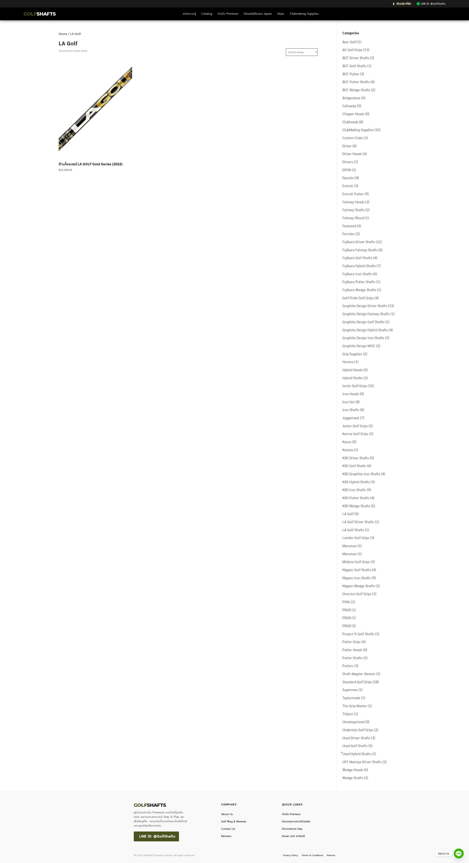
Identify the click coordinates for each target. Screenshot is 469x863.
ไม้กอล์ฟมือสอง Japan (258, 14)
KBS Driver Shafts (355, 458)
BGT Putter (350, 74)
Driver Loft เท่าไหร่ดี (293, 836)
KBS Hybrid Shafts (356, 482)
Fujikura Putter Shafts (358, 281)
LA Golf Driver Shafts (358, 521)
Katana (347, 450)
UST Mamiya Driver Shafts (362, 762)
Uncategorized (353, 721)
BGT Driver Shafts (355, 57)
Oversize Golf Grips (356, 593)
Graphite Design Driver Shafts (364, 305)
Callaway (349, 105)
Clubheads (350, 122)
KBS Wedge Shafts (356, 506)
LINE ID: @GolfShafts (157, 836)
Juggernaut (350, 417)
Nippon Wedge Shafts (358, 586)
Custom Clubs (352, 138)
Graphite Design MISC (358, 346)
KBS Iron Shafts (354, 489)
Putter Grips (351, 641)
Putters (347, 665)
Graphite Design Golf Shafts (363, 322)
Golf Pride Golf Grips (358, 298)
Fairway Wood (353, 218)
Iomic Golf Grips (354, 385)
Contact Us (228, 829)
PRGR (346, 610)
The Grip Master (354, 706)
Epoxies (348, 177)
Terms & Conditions (312, 855)
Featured (349, 226)
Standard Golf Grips (357, 682)
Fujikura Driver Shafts (358, 242)
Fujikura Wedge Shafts (359, 289)
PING (346, 602)
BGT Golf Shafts (354, 66)
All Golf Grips (352, 49)
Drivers (347, 161)
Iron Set (348, 402)
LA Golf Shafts (353, 530)
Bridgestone (351, 98)
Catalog (206, 14)
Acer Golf (349, 42)
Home (63, 33)
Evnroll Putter (353, 194)
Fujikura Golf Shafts (357, 257)
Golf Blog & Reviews (233, 821)
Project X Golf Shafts (358, 634)
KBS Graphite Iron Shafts (361, 474)
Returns (331, 855)
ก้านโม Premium (228, 14)
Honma (347, 361)
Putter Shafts (352, 658)
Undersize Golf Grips (357, 729)
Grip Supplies (352, 354)
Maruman (349, 545)
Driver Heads (352, 153)
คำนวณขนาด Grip (292, 829)
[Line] (459, 853)
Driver (347, 146)
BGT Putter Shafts (356, 81)
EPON (346, 170)
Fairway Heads (353, 202)
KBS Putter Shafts (355, 497)
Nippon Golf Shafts (356, 569)
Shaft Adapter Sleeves (358, 673)
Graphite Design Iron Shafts (363, 337)
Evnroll (347, 185)
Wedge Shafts (352, 777)
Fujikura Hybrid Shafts (359, 265)
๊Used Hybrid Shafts (356, 753)
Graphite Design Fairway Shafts (366, 313)
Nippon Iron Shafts (356, 578)
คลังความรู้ (189, 14)
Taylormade (351, 697)
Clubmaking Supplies (304, 14)
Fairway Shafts (353, 209)
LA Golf (348, 513)
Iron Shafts (350, 409)
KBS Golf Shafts (354, 465)
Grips (280, 14)
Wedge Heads (352, 769)
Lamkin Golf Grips (355, 537)
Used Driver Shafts (356, 738)
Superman (350, 689)
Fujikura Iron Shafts (357, 274)
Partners (226, 836)
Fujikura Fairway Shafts (360, 250)
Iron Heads (350, 393)
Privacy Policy (290, 855)
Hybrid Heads (352, 370)
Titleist (347, 714)
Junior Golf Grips (355, 426)
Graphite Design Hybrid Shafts (365, 330)
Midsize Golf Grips (356, 561)
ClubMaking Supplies (358, 129)
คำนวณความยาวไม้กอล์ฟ (296, 821)
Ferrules (348, 233)
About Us (227, 814)
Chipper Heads (353, 114)
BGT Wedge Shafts (356, 90)
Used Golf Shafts (355, 745)
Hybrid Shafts (352, 378)
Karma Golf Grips (355, 433)
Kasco (346, 441)
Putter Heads (352, 649)
